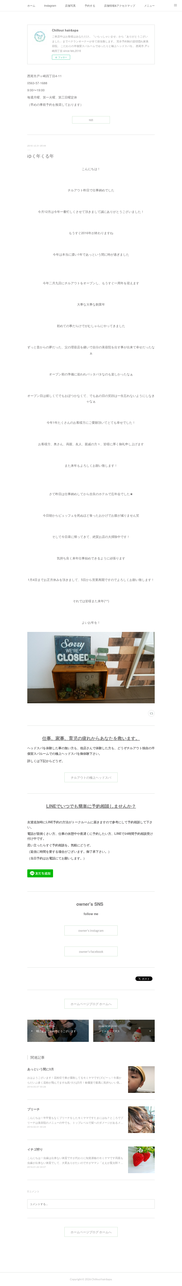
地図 (91, 120)
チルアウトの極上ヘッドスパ (91, 777)
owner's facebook (91, 951)
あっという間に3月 (40, 1069)
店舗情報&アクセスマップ (119, 5)
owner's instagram (91, 930)
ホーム (31, 5)
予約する (90, 5)
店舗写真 (70, 5)
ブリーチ (33, 1109)
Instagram (50, 5)
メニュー (149, 5)
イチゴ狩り (35, 1149)
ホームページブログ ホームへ (91, 1004)
